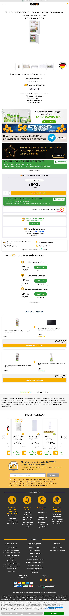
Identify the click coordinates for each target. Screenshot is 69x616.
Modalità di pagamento (34, 565)
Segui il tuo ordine (34, 547)
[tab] (26, 392)
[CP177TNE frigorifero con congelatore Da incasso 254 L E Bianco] (19, 425)
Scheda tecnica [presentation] (43, 392)
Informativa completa (50, 608)
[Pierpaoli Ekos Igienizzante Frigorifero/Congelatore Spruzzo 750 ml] (51, 357)
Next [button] (65, 437)
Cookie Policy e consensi (57, 550)
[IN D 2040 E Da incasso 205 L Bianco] (34, 425)
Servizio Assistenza (34, 550)
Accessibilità (34, 572)
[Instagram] (51, 580)
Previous (14, 66)
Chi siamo (11, 558)
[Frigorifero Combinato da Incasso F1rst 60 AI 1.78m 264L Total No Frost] (50, 425)
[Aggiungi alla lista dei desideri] (34, 89)
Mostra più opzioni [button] (34, 302)
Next (55, 66)
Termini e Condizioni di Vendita (34, 562)
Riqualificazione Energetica (11, 564)
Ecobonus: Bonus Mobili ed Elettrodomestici (11, 567)
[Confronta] (31, 89)
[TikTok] (46, 580)
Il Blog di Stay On (11, 547)
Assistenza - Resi (42, 508)
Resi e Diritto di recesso (34, 553)
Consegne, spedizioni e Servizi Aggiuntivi (34, 568)
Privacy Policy (57, 547)
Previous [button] (3, 437)
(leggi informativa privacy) (41, 485)
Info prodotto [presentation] (26, 392)
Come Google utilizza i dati (55, 607)
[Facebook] (41, 580)
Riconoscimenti (11, 561)
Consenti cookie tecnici (11, 613)
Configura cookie (32, 613)
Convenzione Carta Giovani (11, 555)
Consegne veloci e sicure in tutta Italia (12, 510)
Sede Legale (11, 571)
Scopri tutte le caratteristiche (34, 18)
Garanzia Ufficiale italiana (57, 509)
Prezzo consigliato (32, 180)
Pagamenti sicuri (27, 508)
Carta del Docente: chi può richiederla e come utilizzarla (11, 551)
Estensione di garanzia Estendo (34, 559)
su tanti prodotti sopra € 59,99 (35, 0)
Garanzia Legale (34, 556)
